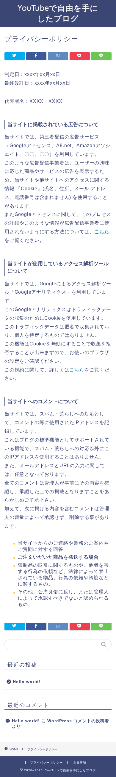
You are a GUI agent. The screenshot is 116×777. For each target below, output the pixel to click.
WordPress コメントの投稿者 (78, 721)
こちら (101, 231)
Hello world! (27, 682)
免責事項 (79, 762)
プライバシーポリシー (46, 762)
